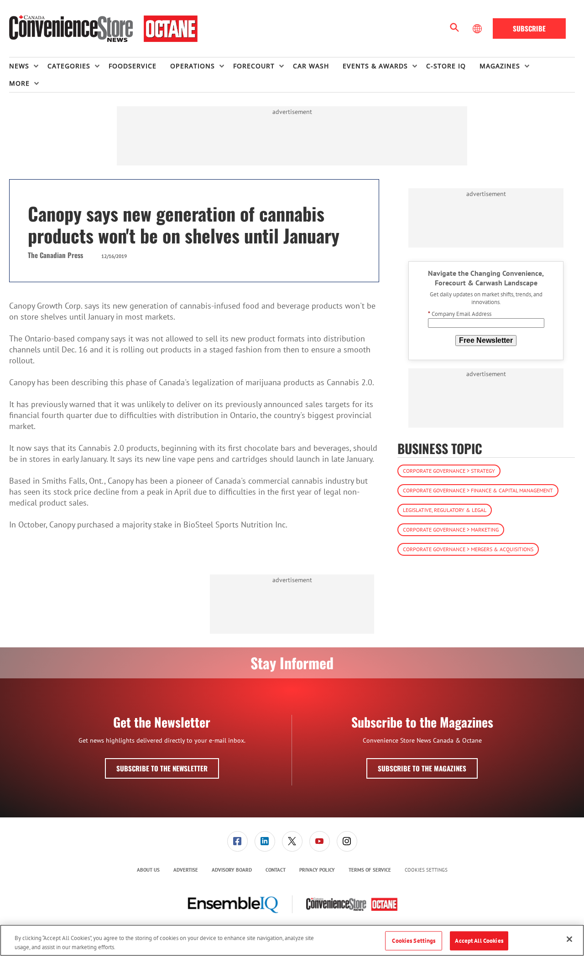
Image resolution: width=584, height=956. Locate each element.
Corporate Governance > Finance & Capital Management (478, 490)
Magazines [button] (500, 66)
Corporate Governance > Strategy (449, 470)
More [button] (19, 83)
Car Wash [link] (311, 66)
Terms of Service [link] (370, 870)
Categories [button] (68, 66)
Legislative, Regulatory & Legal (444, 509)
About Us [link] (148, 870)
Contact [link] (276, 870)
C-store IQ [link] (446, 66)
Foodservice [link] (132, 66)
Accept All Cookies (479, 941)
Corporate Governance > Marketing (451, 529)
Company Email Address (459, 314)
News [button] (19, 66)
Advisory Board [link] (232, 870)
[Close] (569, 939)
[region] (292, 940)
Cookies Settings (426, 870)
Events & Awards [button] (375, 66)
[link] (237, 841)
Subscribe (529, 28)
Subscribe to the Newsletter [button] (162, 768)
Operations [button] (192, 66)
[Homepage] (103, 28)
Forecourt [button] (254, 66)
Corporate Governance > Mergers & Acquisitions (468, 549)
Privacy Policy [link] (317, 870)
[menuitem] (28, 66)
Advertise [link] (185, 870)
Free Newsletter (486, 340)
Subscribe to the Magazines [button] (422, 768)
